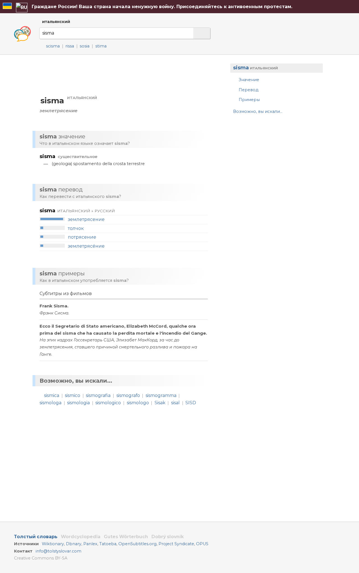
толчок (76, 228)
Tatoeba (107, 543)
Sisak (160, 402)
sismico (72, 395)
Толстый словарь (35, 536)
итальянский (56, 21)
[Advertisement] (274, 163)
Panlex (90, 543)
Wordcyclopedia (80, 536)
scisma (53, 46)
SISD (190, 402)
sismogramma (161, 395)
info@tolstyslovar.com (58, 551)
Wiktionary (53, 543)
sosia (84, 46)
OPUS (202, 543)
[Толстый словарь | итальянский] (22, 34)
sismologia (78, 402)
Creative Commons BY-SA (40, 558)
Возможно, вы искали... (257, 111)
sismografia (98, 395)
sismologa (50, 402)
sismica (51, 395)
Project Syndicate (176, 543)
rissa (69, 46)
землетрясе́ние (86, 246)
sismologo (138, 402)
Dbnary (73, 543)
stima (101, 46)
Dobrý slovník (167, 536)
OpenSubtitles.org (137, 543)
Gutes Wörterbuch (126, 536)
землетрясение (86, 219)
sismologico (108, 402)
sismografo (128, 395)
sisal (175, 402)
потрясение (82, 237)
